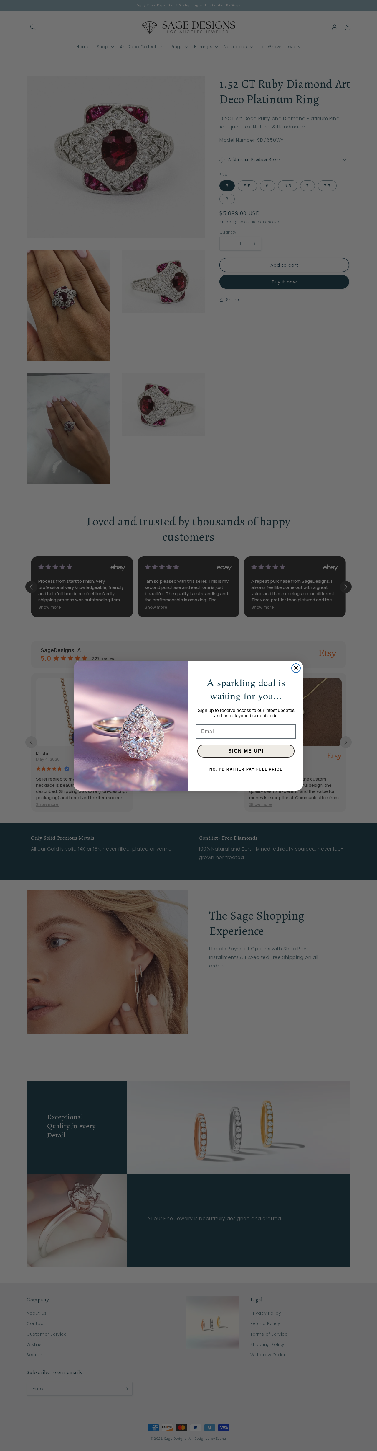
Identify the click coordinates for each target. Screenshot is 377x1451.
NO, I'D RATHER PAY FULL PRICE (246, 769)
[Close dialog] (296, 668)
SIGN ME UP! (246, 750)
